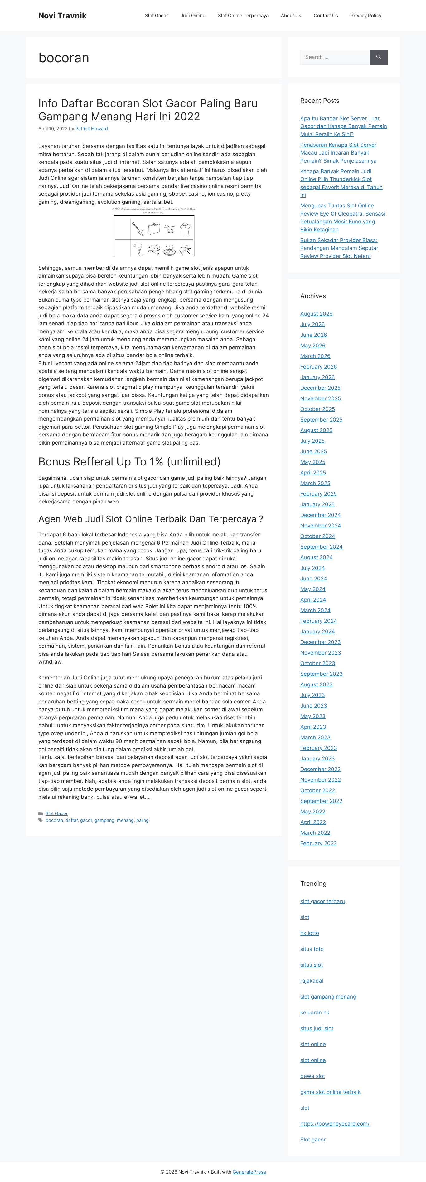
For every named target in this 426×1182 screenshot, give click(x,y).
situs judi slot (316, 1028)
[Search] (379, 57)
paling (142, 820)
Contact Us (326, 15)
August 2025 (316, 430)
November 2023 (320, 653)
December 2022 (320, 769)
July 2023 (312, 695)
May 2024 (313, 589)
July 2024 (312, 568)
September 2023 (321, 674)
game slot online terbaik (330, 1092)
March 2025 (315, 483)
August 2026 (316, 314)
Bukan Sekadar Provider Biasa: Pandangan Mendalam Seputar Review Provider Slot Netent (339, 248)
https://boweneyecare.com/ (335, 1124)
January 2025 (317, 504)
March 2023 (315, 737)
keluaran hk (314, 1012)
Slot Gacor (156, 15)
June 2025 (313, 451)
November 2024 (320, 525)
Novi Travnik (62, 15)
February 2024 (318, 621)
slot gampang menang (328, 997)
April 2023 (313, 727)
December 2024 (320, 515)
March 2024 (315, 610)
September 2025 (321, 420)
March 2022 (315, 833)
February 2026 (318, 367)
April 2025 (313, 472)
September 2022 (321, 801)
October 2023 (317, 663)
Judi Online (193, 15)
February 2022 (318, 843)
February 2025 (318, 494)
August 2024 (316, 557)
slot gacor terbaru (322, 901)
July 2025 (312, 441)
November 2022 (320, 780)
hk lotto (309, 933)
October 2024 (317, 536)
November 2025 (320, 398)
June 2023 (313, 706)
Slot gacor (313, 1140)
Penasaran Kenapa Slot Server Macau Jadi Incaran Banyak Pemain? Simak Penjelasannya (338, 153)
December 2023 (320, 642)
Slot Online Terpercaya (243, 15)
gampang (104, 820)
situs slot (311, 965)
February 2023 (318, 748)
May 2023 (313, 716)
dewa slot (312, 1076)
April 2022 (313, 822)
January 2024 (317, 631)
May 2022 (312, 811)
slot (304, 917)
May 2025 (312, 462)
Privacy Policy (366, 15)
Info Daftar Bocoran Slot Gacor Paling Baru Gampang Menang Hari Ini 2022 (148, 110)
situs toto (312, 949)
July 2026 (312, 324)
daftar (71, 820)
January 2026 (317, 377)
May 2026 (313, 345)
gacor (86, 820)
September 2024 (321, 547)
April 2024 (313, 600)
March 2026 (315, 356)
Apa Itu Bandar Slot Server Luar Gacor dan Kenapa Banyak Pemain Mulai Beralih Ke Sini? (343, 126)
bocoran (54, 820)
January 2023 (317, 758)
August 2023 (316, 684)
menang (125, 820)
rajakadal (311, 981)
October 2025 (317, 409)
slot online (313, 1044)
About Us (291, 15)
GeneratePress (249, 1172)
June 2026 (313, 335)
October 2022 (317, 790)
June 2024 (313, 578)
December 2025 (320, 388)
